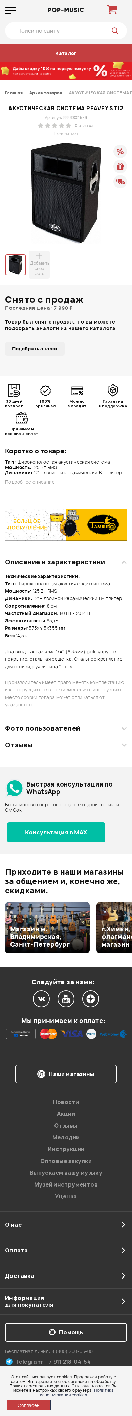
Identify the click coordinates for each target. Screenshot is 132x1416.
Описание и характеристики (55, 562)
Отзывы (18, 745)
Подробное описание (30, 482)
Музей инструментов (66, 1184)
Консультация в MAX (56, 832)
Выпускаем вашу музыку (66, 1172)
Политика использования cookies (77, 1392)
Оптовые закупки (66, 1161)
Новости (66, 1102)
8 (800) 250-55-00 (72, 1351)
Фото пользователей (43, 728)
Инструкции (66, 1149)
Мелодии (66, 1137)
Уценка (66, 1196)
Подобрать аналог (35, 348)
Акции (66, 1113)
